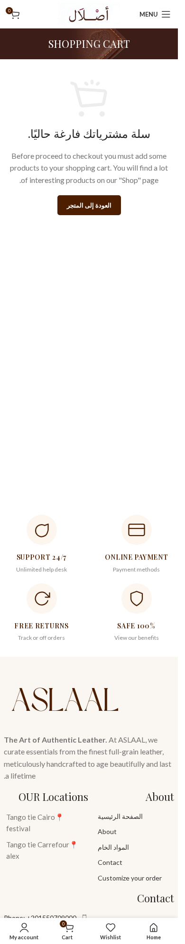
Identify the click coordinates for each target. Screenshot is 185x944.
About (107, 831)
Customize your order (130, 878)
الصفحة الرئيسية (120, 816)
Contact (110, 862)
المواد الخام (113, 847)
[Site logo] (89, 13)
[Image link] (65, 697)
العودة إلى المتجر (89, 205)
